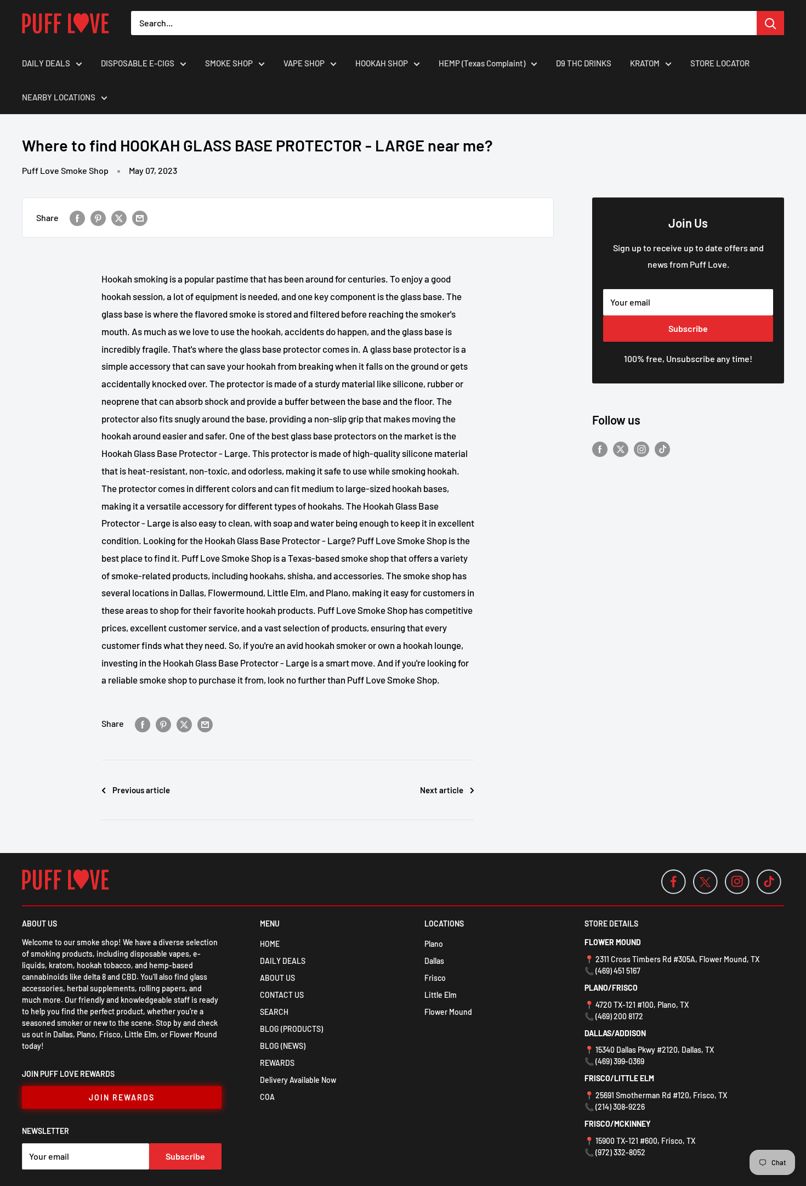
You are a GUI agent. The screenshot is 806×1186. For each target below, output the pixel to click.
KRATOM (645, 63)
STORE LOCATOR (720, 63)
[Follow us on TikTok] (662, 448)
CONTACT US (282, 994)
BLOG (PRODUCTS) (291, 1028)
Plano (433, 943)
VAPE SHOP (304, 63)
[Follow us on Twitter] (620, 448)
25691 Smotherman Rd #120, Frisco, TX (661, 1095)
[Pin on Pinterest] (98, 217)
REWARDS (277, 1063)
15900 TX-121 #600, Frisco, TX (645, 1140)
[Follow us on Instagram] (641, 448)
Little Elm (440, 994)
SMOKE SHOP (229, 63)
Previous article (141, 790)
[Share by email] (139, 217)
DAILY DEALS (46, 63)
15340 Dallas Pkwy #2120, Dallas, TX (654, 1049)
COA (267, 1097)
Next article (441, 790)
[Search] (770, 23)
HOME (270, 943)
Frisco (435, 977)
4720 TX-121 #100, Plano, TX (642, 1004)
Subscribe (688, 328)
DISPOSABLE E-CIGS (137, 63)
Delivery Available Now (298, 1080)
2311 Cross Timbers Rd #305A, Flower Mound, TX (677, 959)
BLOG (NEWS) (282, 1046)
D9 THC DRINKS (583, 63)
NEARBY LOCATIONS (58, 97)
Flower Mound (448, 1011)
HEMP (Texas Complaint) (482, 63)
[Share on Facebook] (77, 217)
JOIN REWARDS (122, 1097)
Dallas (434, 960)
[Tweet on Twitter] (119, 217)
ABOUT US (277, 977)
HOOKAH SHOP (381, 63)
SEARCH (274, 1011)
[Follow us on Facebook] (600, 448)
